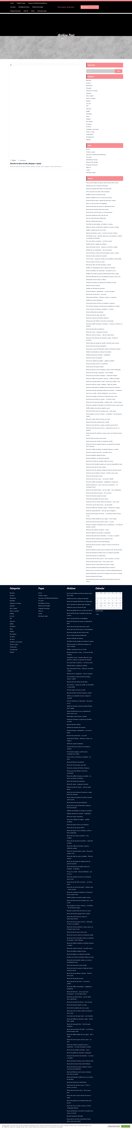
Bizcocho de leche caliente (93, 285)
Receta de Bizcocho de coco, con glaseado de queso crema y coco (103, 276)
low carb (88, 103)
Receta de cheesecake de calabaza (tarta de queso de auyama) (103, 387)
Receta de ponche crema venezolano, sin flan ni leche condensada (103, 369)
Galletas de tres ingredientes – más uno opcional (99, 250)
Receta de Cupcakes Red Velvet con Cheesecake (98, 188)
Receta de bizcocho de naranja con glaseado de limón (100, 206)
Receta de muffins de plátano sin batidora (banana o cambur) (102, 449)
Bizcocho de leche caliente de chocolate (96, 256)
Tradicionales (89, 134)
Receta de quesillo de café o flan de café (97, 215)
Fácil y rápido (89, 96)
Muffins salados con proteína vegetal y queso (98, 408)
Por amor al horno (66, 7)
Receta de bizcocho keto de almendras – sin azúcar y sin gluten (102, 535)
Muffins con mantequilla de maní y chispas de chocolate (100, 267)
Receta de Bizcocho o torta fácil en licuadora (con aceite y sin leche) (104, 573)
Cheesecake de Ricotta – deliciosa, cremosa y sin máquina (101, 297)
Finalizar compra (21, 3)
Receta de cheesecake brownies (94, 476)
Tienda (32, 11)
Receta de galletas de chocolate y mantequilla (98, 532)
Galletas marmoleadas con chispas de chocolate (98, 352)
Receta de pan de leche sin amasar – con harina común (100, 399)
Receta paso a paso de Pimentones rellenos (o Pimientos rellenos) (103, 349)
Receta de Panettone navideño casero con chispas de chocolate (102, 552)
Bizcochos (88, 80)
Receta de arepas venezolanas (94, 357)
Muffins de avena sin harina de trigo (95, 194)
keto (87, 105)
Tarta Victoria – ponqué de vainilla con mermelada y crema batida (103, 259)
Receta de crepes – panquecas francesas (97, 332)
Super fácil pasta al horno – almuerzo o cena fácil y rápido (101, 247)
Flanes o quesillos (90, 98)
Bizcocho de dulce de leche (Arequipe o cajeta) (25, 163)
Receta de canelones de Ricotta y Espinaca (97, 318)
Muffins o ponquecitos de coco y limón (96, 230)
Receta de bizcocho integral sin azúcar (96, 496)
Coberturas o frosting (91, 90)
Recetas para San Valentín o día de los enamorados (99, 321)
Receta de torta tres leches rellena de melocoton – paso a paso (102, 501)
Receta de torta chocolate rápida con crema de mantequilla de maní (104, 464)
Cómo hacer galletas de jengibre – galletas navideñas (100, 360)
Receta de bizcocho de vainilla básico (96, 555)
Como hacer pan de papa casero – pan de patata (99, 504)
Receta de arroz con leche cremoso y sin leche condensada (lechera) (104, 570)
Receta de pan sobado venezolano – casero (97, 529)
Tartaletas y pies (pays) (92, 129)
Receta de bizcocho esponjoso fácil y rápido (97, 422)
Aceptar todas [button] (125, 1126)
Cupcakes (88, 93)
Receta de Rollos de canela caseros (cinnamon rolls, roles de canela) (104, 549)
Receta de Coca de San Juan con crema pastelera (99, 212)
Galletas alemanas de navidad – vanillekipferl (98, 355)
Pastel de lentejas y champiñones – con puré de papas (100, 291)
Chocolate (88, 88)
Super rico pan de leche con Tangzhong (96, 203)
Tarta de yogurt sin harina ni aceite (95, 262)
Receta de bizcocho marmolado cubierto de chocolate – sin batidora (104, 390)
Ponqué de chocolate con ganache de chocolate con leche (101, 282)
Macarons (88, 108)
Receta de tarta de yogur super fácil (95, 315)
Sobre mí (26, 11)
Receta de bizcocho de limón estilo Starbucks (98, 541)
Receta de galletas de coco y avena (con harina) (99, 197)
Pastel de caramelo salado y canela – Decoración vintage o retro (103, 381)
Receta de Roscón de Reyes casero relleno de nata (99, 538)
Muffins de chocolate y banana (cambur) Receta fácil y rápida (102, 273)
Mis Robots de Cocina (24, 7)
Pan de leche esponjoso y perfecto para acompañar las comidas (103, 306)
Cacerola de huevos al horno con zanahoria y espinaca (100, 303)
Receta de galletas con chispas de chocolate (97, 458)
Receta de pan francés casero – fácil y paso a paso (99, 561)
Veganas (88, 139)
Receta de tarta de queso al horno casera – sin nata (100, 521)
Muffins (88, 111)
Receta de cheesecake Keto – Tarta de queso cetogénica (101, 510)
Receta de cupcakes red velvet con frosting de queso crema (101, 396)
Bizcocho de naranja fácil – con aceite (96, 294)
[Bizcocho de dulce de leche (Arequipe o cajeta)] (46, 111)
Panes (87, 116)
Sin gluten (88, 124)
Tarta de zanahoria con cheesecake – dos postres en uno (101, 270)
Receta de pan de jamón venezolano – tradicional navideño (101, 375)
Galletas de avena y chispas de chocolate (97, 185)
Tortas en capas (90, 132)
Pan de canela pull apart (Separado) (96, 218)
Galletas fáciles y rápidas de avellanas (96, 244)
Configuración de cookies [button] (114, 1126)
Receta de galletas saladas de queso (95, 455)
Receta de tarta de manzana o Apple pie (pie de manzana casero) (103, 470)
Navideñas (89, 114)
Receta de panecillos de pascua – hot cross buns (98, 493)
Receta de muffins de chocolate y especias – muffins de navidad (102, 378)
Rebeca (14, 160)
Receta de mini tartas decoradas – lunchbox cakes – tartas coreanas (104, 402)
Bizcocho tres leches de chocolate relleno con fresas (99, 461)
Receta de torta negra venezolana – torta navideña (99, 372)
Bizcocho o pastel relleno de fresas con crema (98, 419)
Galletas (88, 101)
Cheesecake (89, 85)
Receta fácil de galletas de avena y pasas (97, 499)
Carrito (12, 3)
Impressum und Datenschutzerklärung (37, 3)
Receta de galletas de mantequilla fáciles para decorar (100, 567)
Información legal (41, 11)
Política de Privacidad (37, 7)
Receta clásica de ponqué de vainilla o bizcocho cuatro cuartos (102, 343)
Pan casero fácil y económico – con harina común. (99, 241)
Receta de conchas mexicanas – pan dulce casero (99, 452)
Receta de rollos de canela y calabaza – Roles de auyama (101, 384)
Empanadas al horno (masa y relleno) (96, 279)
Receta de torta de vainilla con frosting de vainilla (99, 441)
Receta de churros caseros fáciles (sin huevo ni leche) (100, 564)
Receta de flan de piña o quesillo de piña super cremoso (101, 200)
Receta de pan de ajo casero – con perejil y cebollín (99, 479)
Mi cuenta (13, 7)
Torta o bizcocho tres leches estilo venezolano (98, 191)
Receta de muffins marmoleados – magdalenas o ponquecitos (102, 482)
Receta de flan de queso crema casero (96, 438)
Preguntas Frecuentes (15, 11)
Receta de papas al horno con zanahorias (97, 363)
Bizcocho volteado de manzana (94, 221)
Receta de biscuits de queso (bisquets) (96, 346)
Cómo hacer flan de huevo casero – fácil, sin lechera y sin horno (102, 558)
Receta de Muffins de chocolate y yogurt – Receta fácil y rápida (103, 507)
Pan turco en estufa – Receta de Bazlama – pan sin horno (101, 393)
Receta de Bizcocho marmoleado (94, 312)
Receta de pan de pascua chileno (95, 366)
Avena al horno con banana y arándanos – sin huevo (100, 309)
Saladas (88, 119)
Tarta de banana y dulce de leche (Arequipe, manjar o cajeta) (102, 253)
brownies (88, 83)
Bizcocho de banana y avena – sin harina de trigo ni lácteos (101, 233)
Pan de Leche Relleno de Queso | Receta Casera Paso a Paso (102, 182)
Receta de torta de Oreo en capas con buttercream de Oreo (102, 425)
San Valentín (89, 121)
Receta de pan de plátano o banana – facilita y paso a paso (102, 473)
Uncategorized (90, 137)
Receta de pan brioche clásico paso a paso (97, 209)
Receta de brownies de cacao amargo (96, 467)
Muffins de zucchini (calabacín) (94, 300)
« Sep (97, 614)
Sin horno (88, 126)
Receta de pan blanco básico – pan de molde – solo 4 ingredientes (103, 490)
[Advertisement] (66, 24)
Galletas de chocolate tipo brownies (95, 288)
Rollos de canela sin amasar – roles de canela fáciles (100, 335)
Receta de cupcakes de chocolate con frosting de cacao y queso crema (104, 405)
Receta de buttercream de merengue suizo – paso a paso (101, 411)
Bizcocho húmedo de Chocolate (94, 576)
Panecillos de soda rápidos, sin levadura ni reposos (99, 224)
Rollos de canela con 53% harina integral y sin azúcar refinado (102, 227)
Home (62, 38)
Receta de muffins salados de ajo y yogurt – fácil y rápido (101, 518)
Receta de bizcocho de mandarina (95, 329)
